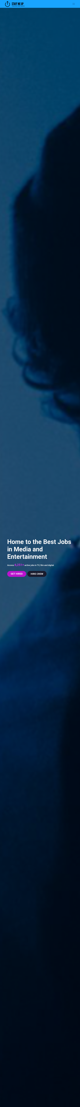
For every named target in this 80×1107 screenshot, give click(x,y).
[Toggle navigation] (73, 3)
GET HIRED (17, 573)
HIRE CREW (37, 574)
